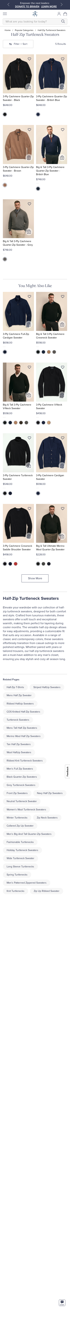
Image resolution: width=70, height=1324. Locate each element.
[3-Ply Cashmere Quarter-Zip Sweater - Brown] (18, 144)
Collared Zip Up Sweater (20, 825)
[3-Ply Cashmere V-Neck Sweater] (51, 382)
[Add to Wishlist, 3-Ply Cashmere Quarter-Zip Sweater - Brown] (29, 130)
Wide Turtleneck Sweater (20, 858)
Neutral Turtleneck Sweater (22, 801)
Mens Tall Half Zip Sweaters (22, 727)
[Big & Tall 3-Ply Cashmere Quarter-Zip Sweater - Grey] (18, 218)
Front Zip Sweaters (17, 793)
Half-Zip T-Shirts (15, 687)
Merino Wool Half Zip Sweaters (24, 736)
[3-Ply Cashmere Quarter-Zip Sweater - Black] (18, 73)
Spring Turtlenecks (17, 874)
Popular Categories (24, 30)
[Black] (5, 114)
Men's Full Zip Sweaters (20, 768)
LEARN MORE (23, 6)
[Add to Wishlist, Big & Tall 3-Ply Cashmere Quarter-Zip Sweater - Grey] (29, 204)
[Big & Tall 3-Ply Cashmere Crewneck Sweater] (51, 311)
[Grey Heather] (43, 564)
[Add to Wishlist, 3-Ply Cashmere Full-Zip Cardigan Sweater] (29, 297)
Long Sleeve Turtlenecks (20, 866)
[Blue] (5, 352)
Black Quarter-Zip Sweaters (22, 776)
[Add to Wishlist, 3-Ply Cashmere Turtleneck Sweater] (29, 438)
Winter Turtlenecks (17, 817)
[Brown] (5, 185)
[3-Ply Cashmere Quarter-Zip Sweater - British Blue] (51, 73)
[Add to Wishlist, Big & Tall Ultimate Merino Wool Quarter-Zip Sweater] (62, 509)
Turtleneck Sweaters (18, 719)
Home (8, 30)
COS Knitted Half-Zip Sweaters (23, 711)
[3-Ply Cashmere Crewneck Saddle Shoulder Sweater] (18, 523)
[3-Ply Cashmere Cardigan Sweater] (51, 452)
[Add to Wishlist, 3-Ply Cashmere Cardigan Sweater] (62, 438)
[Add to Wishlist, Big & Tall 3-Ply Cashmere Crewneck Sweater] (62, 297)
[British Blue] (38, 114)
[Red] (16, 564)
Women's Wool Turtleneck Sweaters (26, 809)
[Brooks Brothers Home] (35, 14)
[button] (65, 14)
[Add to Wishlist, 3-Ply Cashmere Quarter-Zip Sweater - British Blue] (62, 59)
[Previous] (8, 4)
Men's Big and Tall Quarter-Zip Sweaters (29, 834)
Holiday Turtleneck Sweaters (22, 850)
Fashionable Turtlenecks (20, 842)
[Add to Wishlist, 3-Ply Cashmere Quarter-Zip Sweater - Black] (29, 59)
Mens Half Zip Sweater (19, 695)
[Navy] (49, 564)
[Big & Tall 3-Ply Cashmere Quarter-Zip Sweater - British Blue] (51, 144)
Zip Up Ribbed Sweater (46, 891)
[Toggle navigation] (4, 14)
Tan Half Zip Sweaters (19, 744)
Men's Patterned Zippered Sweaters (26, 882)
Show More (35, 578)
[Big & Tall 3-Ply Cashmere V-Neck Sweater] (18, 382)
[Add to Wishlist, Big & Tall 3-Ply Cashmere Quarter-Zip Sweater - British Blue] (62, 130)
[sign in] (59, 14)
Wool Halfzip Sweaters (19, 752)
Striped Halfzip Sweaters (46, 687)
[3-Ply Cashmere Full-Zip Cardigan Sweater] (18, 311)
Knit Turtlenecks (15, 891)
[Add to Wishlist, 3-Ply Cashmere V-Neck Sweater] (62, 368)
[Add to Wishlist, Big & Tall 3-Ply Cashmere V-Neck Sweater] (29, 368)
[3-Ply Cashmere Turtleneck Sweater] (18, 452)
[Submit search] (63, 21)
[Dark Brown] (21, 423)
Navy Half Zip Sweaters (50, 793)
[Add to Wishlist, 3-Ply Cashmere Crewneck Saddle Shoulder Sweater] (29, 509)
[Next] (61, 4)
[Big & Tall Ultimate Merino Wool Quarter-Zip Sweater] (51, 523)
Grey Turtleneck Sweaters (21, 785)
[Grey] (5, 259)
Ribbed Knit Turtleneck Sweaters (25, 760)
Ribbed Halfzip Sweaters (20, 703)
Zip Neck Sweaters (47, 817)
